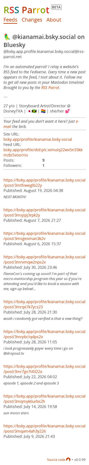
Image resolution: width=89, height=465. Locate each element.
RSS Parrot (50, 87)
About (53, 19)
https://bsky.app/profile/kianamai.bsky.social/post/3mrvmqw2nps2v (44, 259)
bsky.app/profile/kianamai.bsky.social (37, 139)
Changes (32, 19)
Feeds (10, 19)
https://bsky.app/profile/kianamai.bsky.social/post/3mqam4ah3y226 (44, 428)
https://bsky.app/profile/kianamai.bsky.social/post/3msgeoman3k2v (44, 236)
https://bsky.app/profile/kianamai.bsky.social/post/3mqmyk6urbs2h (44, 398)
